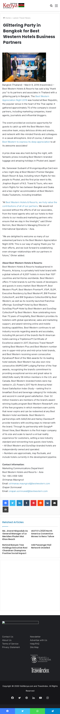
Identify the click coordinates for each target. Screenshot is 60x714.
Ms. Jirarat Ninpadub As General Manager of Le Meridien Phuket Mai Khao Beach (15, 535)
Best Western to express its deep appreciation (26, 141)
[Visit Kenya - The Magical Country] (13, 5)
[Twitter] (12, 503)
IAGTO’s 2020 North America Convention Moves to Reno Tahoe (42, 533)
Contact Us (7, 636)
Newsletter (35, 636)
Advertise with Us (38, 640)
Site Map (34, 647)
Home (8, 18)
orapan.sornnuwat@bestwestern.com (28, 491)
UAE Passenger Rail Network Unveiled (41, 546)
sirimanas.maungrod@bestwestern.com (29, 483)
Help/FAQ (34, 643)
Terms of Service (10, 643)
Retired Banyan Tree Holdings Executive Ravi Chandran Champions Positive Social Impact (14, 549)
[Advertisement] (24, 588)
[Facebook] (5, 503)
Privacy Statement (11, 647)
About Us (6, 640)
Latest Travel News (21, 18)
